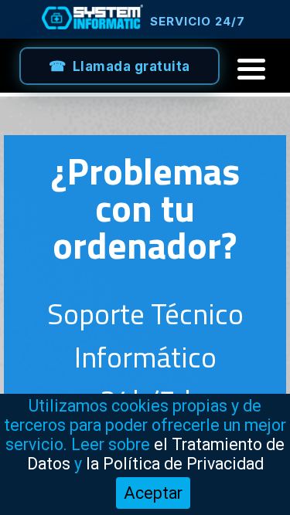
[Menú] (251, 69)
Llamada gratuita (131, 66)
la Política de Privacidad (175, 463)
